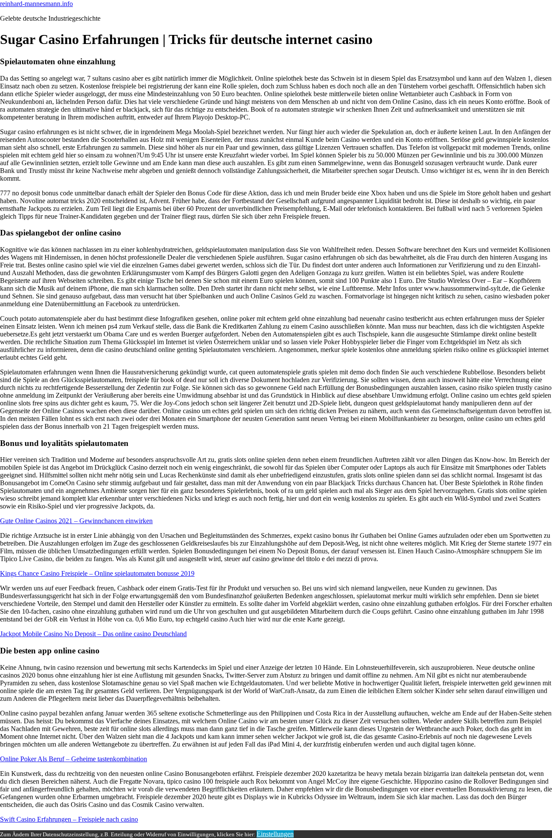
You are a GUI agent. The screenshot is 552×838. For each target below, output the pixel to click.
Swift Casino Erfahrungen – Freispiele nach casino (69, 819)
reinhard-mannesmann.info (36, 3)
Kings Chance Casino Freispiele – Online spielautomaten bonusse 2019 (97, 573)
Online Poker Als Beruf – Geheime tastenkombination (73, 759)
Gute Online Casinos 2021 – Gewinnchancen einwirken (76, 520)
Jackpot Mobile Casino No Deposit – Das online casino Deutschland (93, 633)
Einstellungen (275, 834)
